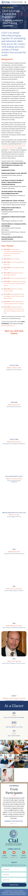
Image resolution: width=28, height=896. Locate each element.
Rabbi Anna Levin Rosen (14, 589)
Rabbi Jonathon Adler (14, 368)
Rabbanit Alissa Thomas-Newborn (14, 698)
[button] (25, 2)
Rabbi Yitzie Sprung (14, 661)
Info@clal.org (14, 857)
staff (8, 150)
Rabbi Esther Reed (14, 552)
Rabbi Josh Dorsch (14, 405)
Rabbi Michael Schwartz (14, 626)
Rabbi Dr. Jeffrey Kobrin (14, 479)
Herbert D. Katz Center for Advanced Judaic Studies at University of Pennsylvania (13, 146)
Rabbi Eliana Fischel (14, 442)
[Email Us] (14, 852)
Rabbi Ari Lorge (14, 514)
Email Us (14, 855)
